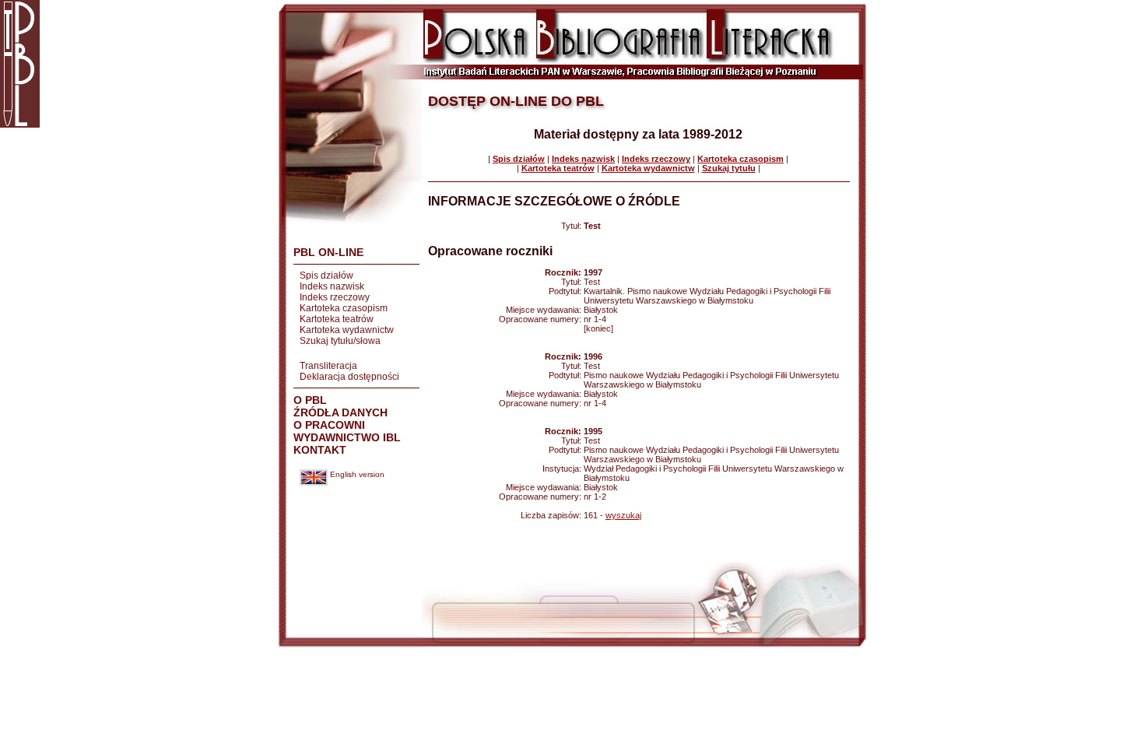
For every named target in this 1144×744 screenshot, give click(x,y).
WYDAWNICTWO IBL (347, 437)
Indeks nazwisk (332, 286)
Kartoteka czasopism (344, 308)
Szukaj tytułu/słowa (340, 340)
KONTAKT (319, 450)
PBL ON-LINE (328, 252)
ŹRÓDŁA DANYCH (340, 412)
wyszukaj (623, 515)
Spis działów (326, 275)
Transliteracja (328, 365)
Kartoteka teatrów (337, 319)
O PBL (310, 400)
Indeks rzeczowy (335, 297)
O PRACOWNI (329, 425)
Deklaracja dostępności (349, 376)
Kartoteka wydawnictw (347, 330)
